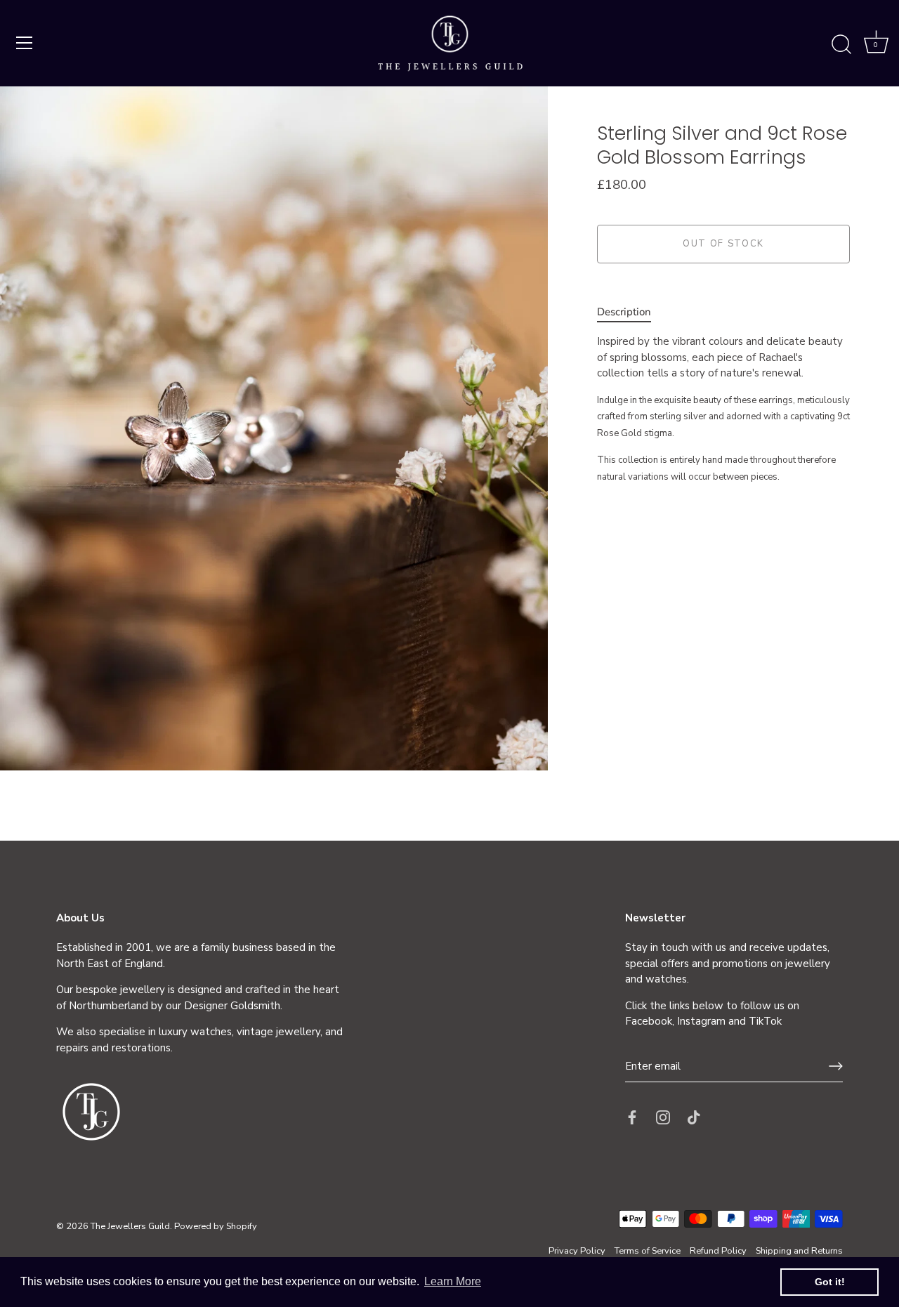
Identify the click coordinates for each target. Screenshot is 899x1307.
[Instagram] (663, 1116)
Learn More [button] (452, 1281)
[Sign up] (836, 1066)
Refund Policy (718, 1250)
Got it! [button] (830, 1281)
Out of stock (723, 244)
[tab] (631, 312)
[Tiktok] (694, 1116)
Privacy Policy (577, 1250)
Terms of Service (648, 1250)
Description (624, 312)
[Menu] (24, 42)
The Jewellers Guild (130, 1226)
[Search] (841, 44)
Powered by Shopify (215, 1226)
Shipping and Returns (799, 1250)
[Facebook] (632, 1116)
